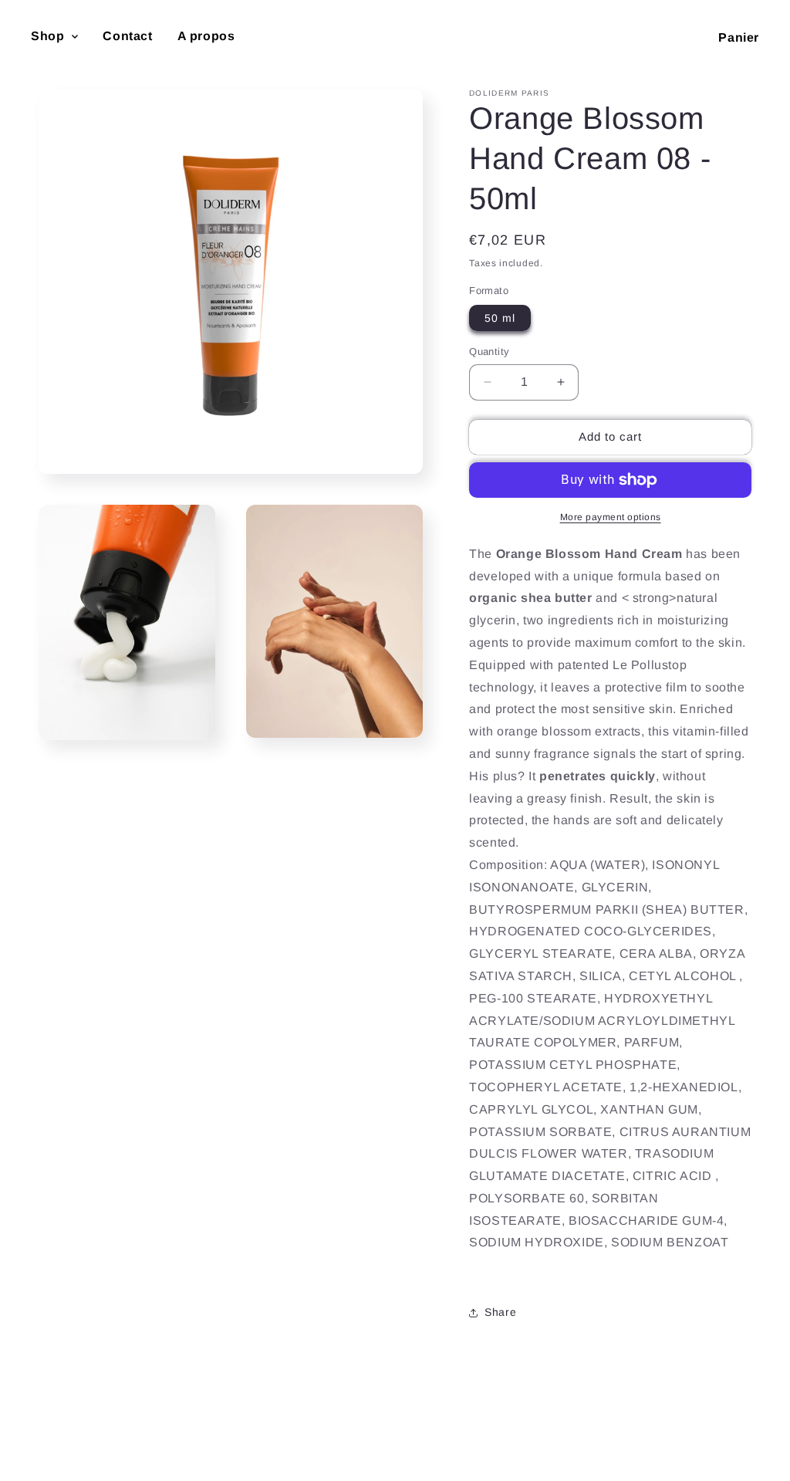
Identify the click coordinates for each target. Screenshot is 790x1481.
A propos (206, 35)
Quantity (489, 351)
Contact (127, 35)
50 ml (499, 318)
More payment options (610, 517)
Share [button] (500, 1312)
